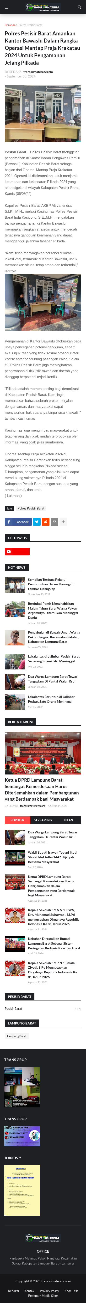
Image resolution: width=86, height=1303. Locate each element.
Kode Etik (71, 1291)
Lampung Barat (16, 1036)
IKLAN (68, 820)
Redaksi (13, 1291)
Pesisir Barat (43, 1009)
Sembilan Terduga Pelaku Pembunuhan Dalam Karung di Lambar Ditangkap (50, 584)
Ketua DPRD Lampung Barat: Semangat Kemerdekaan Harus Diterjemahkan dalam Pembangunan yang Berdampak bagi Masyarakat (42, 789)
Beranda (10, 25)
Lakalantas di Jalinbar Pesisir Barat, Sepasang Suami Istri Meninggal (54, 658)
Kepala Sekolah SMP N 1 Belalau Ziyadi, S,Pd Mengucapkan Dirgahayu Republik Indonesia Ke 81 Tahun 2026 (52, 970)
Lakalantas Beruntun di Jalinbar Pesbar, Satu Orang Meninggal (51, 699)
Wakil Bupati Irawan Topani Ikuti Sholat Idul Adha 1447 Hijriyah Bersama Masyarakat (52, 857)
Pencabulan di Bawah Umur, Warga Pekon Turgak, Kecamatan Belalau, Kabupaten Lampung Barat (54, 637)
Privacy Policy (49, 1291)
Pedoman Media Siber (43, 1296)
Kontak (29, 1291)
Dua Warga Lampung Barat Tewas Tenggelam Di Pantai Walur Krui (52, 678)
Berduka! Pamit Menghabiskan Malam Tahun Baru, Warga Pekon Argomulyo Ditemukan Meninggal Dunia (53, 610)
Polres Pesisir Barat (30, 25)
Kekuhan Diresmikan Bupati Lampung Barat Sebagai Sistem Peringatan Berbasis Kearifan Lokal (54, 943)
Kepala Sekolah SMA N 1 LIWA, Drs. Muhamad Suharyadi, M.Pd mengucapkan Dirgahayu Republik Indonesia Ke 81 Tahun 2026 (53, 917)
